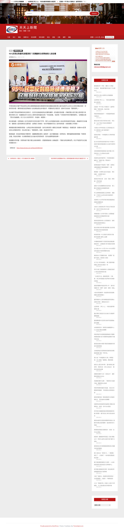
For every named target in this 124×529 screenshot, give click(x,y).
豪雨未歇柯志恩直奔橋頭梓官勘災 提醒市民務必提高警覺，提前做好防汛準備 (104, 423)
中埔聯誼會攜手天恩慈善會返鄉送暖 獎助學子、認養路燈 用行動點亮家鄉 (104, 243)
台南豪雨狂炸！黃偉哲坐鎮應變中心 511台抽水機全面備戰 (104, 329)
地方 (14, 37)
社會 (9, 37)
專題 (19, 37)
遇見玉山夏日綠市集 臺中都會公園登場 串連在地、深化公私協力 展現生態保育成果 (104, 367)
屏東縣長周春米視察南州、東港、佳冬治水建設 (104, 431)
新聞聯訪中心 (13, 57)
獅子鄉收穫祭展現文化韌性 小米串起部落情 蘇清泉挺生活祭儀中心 (104, 463)
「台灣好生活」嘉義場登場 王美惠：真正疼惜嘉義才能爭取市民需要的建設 (104, 279)
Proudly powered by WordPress (49, 526)
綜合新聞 (33, 37)
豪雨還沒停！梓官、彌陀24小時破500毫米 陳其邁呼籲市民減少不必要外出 (104, 88)
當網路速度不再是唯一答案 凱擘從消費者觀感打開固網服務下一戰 (104, 166)
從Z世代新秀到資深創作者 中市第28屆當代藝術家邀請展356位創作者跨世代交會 (104, 144)
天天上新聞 (28, 27)
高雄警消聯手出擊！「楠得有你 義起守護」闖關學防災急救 (104, 382)
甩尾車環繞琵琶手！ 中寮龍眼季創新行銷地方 (104, 115)
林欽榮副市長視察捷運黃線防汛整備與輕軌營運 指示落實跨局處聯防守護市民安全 (104, 337)
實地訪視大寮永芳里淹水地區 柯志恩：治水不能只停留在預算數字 (104, 122)
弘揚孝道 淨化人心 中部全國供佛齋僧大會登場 (31, 2)
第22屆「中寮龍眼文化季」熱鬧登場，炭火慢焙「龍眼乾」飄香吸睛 (103, 359)
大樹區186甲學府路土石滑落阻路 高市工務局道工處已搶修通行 (104, 129)
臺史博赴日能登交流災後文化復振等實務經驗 (104, 315)
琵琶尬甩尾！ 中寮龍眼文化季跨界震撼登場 (104, 136)
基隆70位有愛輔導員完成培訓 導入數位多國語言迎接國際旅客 (104, 187)
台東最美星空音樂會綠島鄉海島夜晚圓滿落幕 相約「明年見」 (104, 352)
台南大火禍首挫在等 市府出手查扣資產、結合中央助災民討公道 (104, 208)
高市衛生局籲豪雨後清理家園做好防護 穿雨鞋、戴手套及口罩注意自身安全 (104, 413)
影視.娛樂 (41, 37)
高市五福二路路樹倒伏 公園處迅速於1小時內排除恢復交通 (104, 270)
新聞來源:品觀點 (18, 50)
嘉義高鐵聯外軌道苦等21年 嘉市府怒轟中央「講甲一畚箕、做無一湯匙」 (104, 287)
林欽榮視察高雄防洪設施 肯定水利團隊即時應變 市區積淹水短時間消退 (104, 390)
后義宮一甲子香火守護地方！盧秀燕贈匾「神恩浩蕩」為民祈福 (67, 2)
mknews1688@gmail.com (102, 67)
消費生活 (25, 37)
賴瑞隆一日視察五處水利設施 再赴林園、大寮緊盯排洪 (104, 173)
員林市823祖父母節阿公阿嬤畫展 (103, 95)
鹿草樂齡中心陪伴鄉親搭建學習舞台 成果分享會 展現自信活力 (104, 301)
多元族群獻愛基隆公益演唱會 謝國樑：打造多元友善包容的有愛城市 (104, 194)
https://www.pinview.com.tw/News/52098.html (29, 148)
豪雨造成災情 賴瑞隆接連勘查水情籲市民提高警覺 (104, 447)
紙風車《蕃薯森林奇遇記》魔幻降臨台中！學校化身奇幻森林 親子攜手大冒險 (104, 439)
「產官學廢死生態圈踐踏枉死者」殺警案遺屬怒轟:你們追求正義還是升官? (68, 158)
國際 (64, 37)
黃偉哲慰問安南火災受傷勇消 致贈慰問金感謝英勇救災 (104, 222)
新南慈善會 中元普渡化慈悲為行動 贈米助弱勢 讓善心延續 (104, 236)
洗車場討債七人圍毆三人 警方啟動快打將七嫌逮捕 (22, 158)
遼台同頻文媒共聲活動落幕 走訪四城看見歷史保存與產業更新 (104, 229)
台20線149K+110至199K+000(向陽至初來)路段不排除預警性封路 (104, 250)
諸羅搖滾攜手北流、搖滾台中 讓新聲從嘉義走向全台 (104, 375)
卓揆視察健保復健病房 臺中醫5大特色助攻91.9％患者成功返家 (104, 152)
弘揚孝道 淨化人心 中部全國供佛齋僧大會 (104, 308)
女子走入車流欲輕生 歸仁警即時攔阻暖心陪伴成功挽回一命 (104, 263)
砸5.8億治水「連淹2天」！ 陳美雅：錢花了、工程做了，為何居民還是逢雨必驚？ (104, 455)
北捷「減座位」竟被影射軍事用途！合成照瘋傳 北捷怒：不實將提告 (104, 477)
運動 (69, 37)
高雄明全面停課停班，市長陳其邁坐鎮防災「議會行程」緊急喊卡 (104, 159)
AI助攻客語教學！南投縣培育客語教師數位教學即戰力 (104, 294)
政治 (48, 37)
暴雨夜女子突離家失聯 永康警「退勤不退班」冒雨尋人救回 (104, 257)
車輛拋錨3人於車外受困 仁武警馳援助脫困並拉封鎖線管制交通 (104, 215)
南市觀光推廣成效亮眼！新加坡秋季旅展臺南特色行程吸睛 (104, 470)
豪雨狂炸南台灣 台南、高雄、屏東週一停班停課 (104, 180)
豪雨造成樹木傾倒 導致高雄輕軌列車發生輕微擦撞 (104, 345)
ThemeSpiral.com (78, 526)
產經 (53, 37)
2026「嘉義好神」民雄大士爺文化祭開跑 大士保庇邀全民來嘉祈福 (104, 484)
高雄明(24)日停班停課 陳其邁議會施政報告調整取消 (104, 201)
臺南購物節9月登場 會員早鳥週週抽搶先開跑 (104, 322)
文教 (59, 37)
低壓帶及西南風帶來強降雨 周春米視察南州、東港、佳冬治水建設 (104, 405)
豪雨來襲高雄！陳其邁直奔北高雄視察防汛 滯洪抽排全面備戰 (104, 398)
